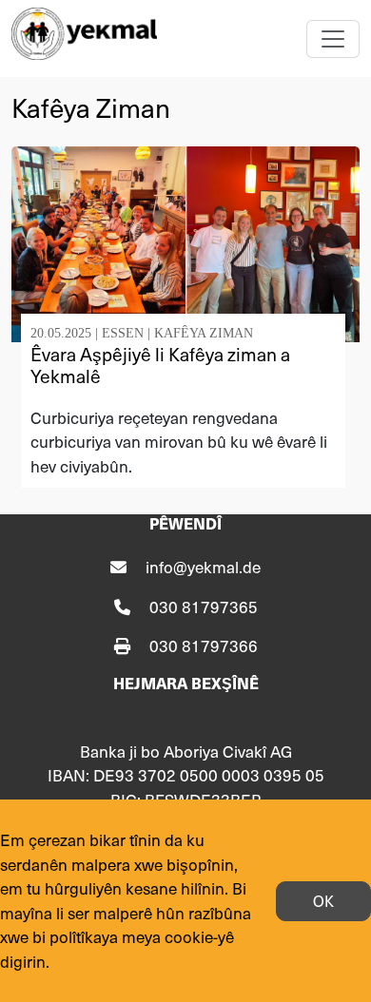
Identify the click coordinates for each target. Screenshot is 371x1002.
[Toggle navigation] (333, 39)
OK (323, 901)
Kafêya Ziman (203, 333)
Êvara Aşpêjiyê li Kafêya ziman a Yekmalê (160, 364)
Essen (123, 333)
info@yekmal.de (203, 566)
